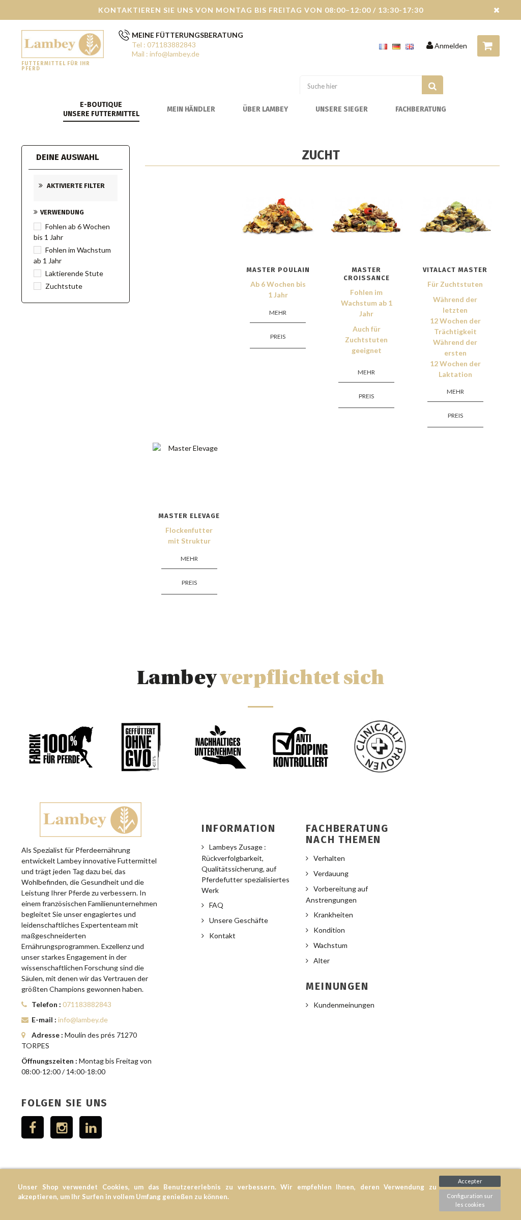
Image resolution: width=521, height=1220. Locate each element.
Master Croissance (366, 274)
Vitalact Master (455, 270)
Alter (321, 960)
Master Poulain (278, 270)
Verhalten (329, 858)
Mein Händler (191, 109)
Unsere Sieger (341, 109)
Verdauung (331, 873)
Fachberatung (420, 109)
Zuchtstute (63, 286)
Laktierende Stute (74, 273)
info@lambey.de (83, 1019)
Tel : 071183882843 (164, 44)
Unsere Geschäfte (238, 920)
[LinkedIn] (90, 1127)
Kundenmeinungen (343, 1004)
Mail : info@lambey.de (165, 53)
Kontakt (222, 935)
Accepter (470, 1181)
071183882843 (87, 1004)
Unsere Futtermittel (101, 114)
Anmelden (450, 45)
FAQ (216, 905)
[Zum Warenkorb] (488, 46)
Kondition (329, 930)
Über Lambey (265, 109)
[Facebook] (32, 1127)
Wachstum (330, 945)
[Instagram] (61, 1127)
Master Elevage (189, 516)
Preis (277, 336)
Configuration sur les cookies (470, 1200)
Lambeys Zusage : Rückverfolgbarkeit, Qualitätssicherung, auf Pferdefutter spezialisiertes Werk (245, 868)
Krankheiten (333, 914)
